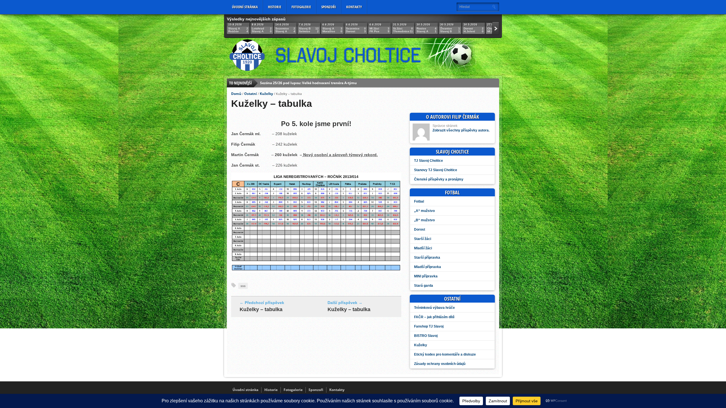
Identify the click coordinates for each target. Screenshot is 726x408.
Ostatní (250, 93)
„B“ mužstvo (424, 220)
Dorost (419, 229)
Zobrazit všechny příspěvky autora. (460, 130)
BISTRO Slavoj (426, 336)
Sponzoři (328, 6)
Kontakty (354, 6)
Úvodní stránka (245, 6)
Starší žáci (422, 239)
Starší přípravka (427, 258)
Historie (274, 6)
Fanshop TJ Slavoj (429, 326)
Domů (236, 93)
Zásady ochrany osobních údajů (439, 364)
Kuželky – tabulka (261, 309)
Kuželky (266, 93)
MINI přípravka (426, 276)
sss (243, 285)
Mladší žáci (423, 248)
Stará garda (423, 286)
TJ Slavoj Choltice (428, 161)
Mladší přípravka (427, 267)
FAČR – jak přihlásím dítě (434, 317)
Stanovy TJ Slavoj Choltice (435, 170)
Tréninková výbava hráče (434, 308)
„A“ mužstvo (424, 211)
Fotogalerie (301, 6)
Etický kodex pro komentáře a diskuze (445, 354)
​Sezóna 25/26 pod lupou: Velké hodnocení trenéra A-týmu (308, 78)
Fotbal (419, 201)
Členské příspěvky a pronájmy (438, 179)
